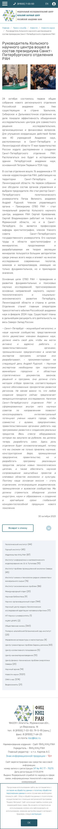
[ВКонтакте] (48, 528)
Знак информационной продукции (25, 756)
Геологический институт (16, 544)
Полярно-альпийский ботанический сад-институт (28, 631)
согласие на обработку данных (19, 790)
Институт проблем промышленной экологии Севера (28, 569)
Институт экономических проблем (21, 586)
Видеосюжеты (11, 685)
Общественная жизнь (15, 626)
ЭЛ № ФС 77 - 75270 (43, 768)
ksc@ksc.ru (34, 738)
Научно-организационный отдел (20, 602)
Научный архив (12, 669)
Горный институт (13, 549)
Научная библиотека (14, 597)
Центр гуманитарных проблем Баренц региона (26, 645)
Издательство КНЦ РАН (15, 555)
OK (29, 822)
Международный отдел (15, 591)
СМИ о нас (9, 679)
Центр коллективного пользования (21, 650)
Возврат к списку (17, 528)
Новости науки (12, 674)
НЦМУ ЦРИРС (11, 621)
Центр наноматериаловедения (19, 655)
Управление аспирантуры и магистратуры (24, 640)
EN (46, 3)
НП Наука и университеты (17, 616)
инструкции (36, 814)
